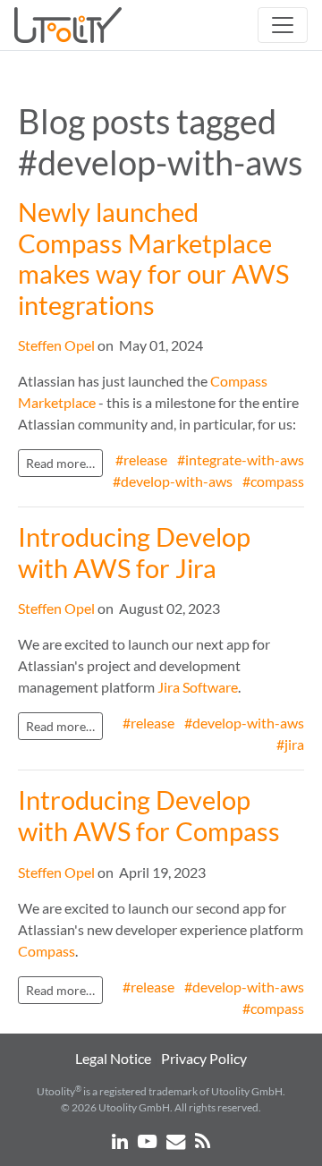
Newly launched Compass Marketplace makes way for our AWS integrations (153, 258)
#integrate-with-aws (240, 459)
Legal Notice (113, 1058)
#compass (273, 480)
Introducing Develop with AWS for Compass (149, 816)
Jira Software (197, 686)
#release (141, 459)
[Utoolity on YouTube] (148, 1140)
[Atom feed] (202, 1140)
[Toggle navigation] (283, 25)
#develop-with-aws (173, 480)
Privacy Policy (204, 1058)
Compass (46, 950)
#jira (290, 744)
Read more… (60, 463)
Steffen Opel (56, 344)
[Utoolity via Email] (177, 1140)
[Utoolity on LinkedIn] (121, 1140)
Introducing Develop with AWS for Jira (134, 552)
